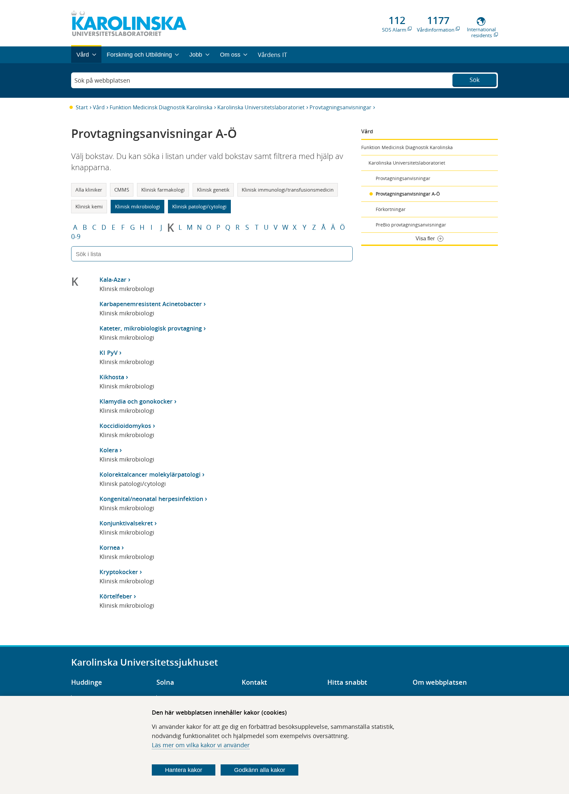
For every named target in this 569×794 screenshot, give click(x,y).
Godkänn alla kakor (259, 770)
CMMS (121, 189)
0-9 (75, 237)
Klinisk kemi (89, 206)
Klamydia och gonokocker (136, 401)
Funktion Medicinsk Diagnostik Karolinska (161, 107)
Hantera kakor (183, 770)
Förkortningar (391, 209)
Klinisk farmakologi (163, 189)
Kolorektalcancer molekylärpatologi (150, 474)
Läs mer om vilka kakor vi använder (201, 745)
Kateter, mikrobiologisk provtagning (150, 328)
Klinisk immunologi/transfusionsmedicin (288, 189)
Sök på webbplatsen (102, 80)
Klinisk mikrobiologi (137, 206)
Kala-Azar (112, 279)
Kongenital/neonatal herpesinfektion (151, 499)
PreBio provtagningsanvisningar (411, 225)
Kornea (109, 547)
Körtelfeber (115, 596)
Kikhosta (111, 377)
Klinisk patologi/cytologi (199, 206)
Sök (474, 80)
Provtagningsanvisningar (340, 107)
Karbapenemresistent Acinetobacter (150, 304)
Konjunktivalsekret (126, 523)
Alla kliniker (88, 189)
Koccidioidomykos (125, 426)
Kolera (108, 450)
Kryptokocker (118, 572)
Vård (99, 107)
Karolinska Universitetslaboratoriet (261, 107)
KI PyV (108, 353)
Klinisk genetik (213, 189)
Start (82, 107)
